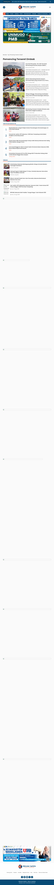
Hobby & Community (43, 13)
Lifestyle (34, 13)
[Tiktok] (32, 877)
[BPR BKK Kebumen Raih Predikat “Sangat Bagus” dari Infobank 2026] (7, 193)
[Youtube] (27, 877)
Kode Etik (19, 872)
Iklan (31, 872)
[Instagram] (24, 877)
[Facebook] (22, 877)
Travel (11, 13)
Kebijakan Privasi (26, 872)
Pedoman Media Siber (43, 872)
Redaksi (15, 872)
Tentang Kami (9, 872)
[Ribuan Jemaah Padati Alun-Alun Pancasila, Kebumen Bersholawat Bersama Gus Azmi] (7, 180)
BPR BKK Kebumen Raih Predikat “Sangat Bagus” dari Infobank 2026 (27, 1)
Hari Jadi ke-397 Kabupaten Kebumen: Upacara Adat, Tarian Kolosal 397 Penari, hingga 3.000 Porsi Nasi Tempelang (29, 186)
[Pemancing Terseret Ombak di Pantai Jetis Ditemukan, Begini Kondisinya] (14, 114)
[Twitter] (29, 877)
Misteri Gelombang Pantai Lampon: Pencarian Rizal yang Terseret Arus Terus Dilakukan (37, 80)
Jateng (10, 156)
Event (21, 13)
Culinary (17, 13)
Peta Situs (35, 872)
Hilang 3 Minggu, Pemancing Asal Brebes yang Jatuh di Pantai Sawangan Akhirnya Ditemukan (37, 95)
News (7, 13)
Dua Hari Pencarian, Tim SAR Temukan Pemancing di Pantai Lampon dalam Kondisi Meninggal (36, 65)
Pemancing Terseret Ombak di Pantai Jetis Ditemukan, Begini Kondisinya (37, 109)
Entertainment (27, 13)
